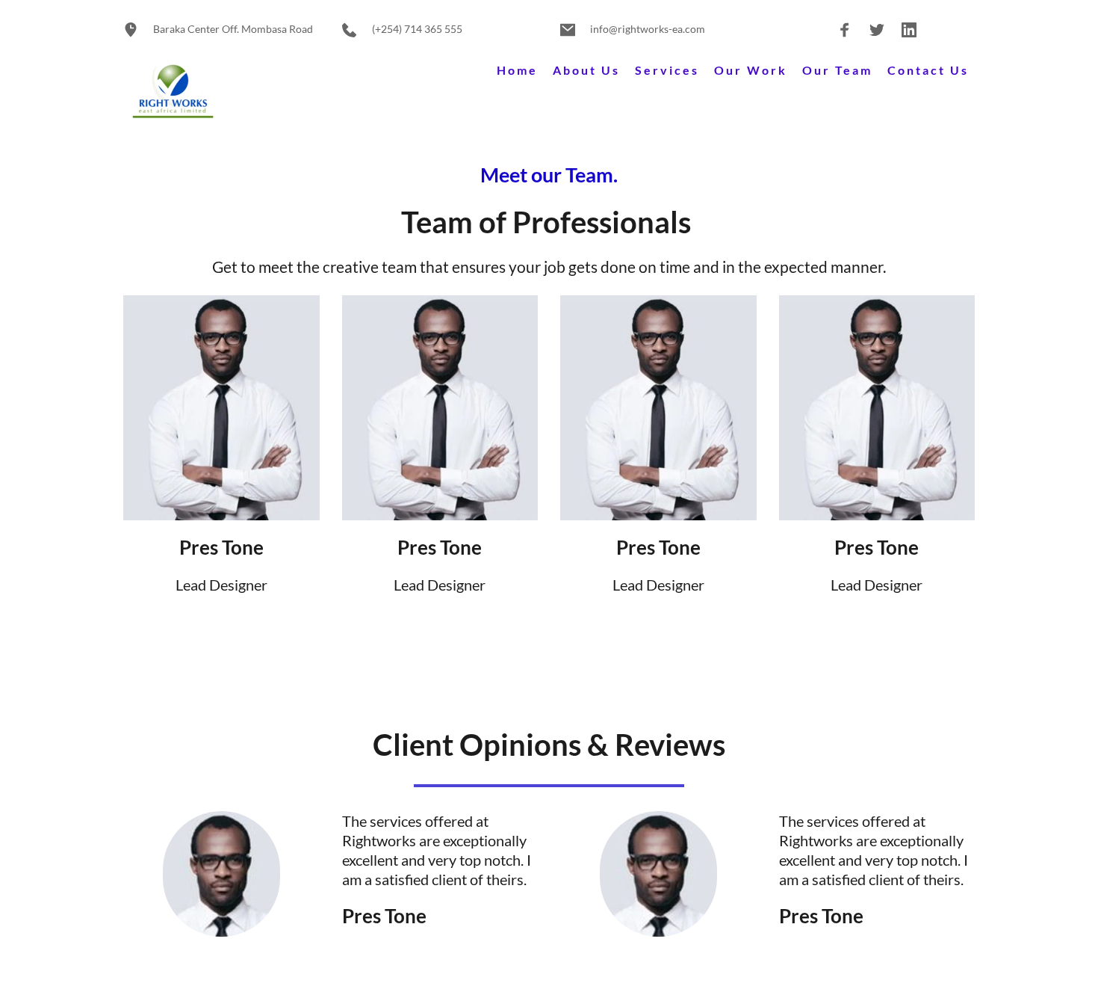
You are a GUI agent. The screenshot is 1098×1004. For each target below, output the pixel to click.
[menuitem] (517, 70)
